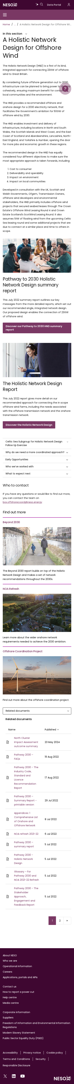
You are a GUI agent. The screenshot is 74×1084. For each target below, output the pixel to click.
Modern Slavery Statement (19, 1032)
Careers (7, 971)
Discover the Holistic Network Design (29, 425)
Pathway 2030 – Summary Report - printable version (25, 800)
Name (11, 729)
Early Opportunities (17, 459)
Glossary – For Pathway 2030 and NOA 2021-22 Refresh (26, 876)
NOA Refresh (11, 589)
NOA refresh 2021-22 (26, 834)
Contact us (9, 986)
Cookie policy (54, 1052)
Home (6, 24)
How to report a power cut (18, 992)
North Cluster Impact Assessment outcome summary (26, 742)
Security (41, 1059)
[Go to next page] (67, 920)
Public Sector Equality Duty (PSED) (23, 1038)
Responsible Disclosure (16, 1065)
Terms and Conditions (16, 1059)
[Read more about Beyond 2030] (37, 546)
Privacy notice (32, 1052)
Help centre (10, 997)
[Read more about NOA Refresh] (37, 613)
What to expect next (18, 473)
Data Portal (54, 5)
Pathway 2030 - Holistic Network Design (23, 859)
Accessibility (10, 1052)
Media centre (11, 1003)
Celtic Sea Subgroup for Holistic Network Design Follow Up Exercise (34, 443)
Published (52, 729)
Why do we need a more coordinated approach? (35, 452)
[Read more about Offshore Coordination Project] (37, 675)
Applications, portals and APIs (20, 977)
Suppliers (8, 1017)
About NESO (10, 955)
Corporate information (16, 1012)
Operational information (17, 966)
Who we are (10, 960)
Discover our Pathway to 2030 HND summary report (34, 327)
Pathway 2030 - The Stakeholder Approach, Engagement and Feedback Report (26, 897)
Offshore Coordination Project (23, 651)
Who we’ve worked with (20, 466)
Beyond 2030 (11, 522)
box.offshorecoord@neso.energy (22, 502)
